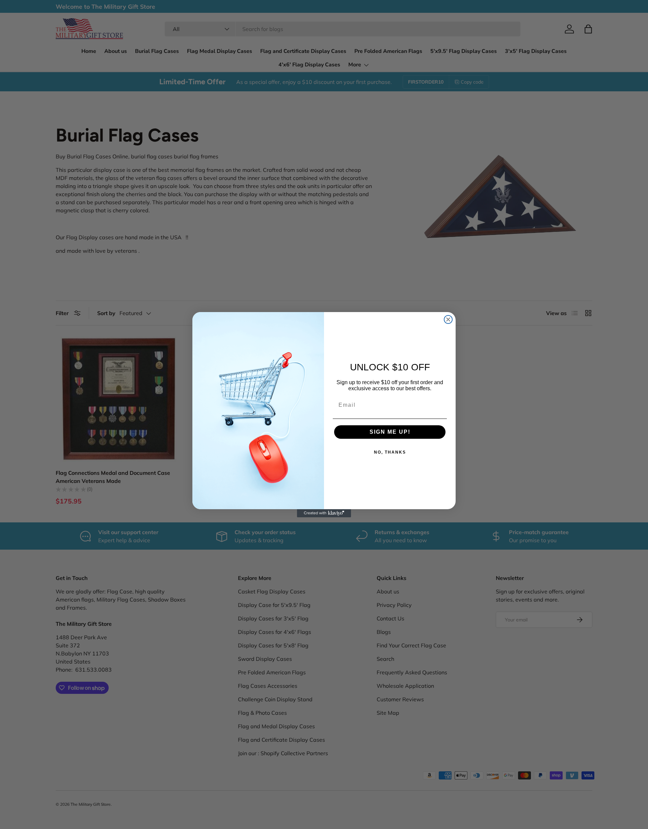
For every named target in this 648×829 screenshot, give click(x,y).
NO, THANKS (390, 452)
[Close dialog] (448, 319)
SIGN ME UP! (390, 432)
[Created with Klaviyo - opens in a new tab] (324, 513)
